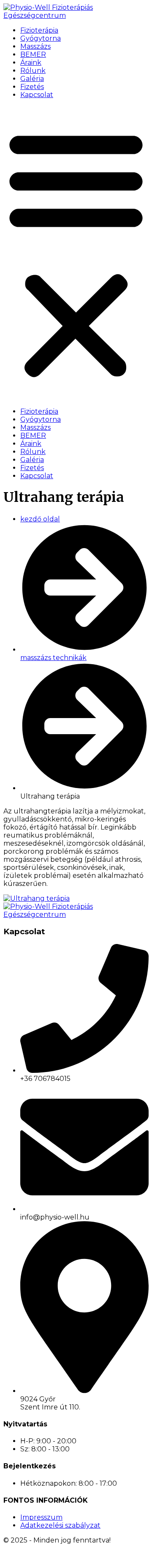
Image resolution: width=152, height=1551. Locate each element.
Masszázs (35, 46)
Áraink (30, 62)
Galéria (32, 79)
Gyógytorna (40, 38)
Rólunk (33, 71)
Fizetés (32, 87)
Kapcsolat (36, 95)
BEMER (33, 54)
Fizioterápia (39, 30)
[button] (76, 253)
